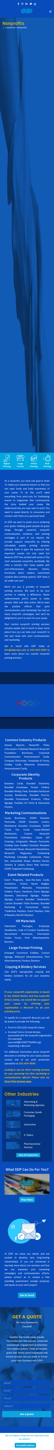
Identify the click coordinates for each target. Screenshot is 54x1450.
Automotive (30, 1124)
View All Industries (28, 1155)
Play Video (27, 1199)
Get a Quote (27, 1414)
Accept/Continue (25, 1445)
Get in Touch (27, 1295)
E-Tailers (28, 1134)
